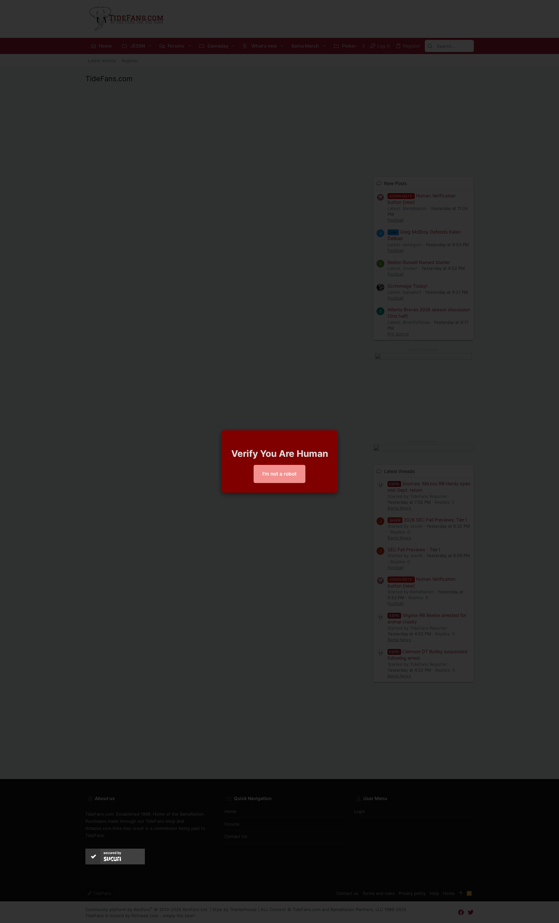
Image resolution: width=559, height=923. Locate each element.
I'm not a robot (279, 474)
